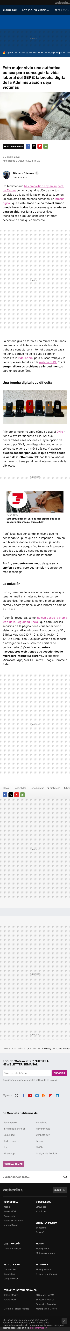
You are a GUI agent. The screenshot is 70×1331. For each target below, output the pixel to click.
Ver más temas (13, 1164)
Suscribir (60, 1073)
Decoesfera (9, 1274)
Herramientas (37, 788)
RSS (43, 1095)
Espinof (40, 1232)
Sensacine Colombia (46, 1304)
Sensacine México (45, 1299)
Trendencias (10, 1269)
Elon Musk (38, 52)
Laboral (40, 1141)
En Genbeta (12, 515)
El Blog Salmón (43, 1269)
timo (6, 1147)
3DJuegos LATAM (45, 1295)
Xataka (7, 1206)
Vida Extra (41, 1211)
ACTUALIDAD (10, 10)
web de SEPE (48, 362)
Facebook (28, 146)
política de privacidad (46, 1080)
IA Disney (47, 1048)
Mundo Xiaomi (11, 1225)
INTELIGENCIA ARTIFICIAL (36, 10)
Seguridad (9, 1134)
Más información (38, 1327)
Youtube (30, 1095)
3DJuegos (41, 1206)
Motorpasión (42, 1248)
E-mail (45, 146)
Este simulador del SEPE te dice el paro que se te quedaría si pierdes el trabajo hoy (33, 520)
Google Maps (55, 52)
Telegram (37, 1095)
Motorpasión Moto (45, 1253)
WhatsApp (9, 1153)
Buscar (65, 1177)
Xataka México (11, 1295)
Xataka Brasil (10, 1299)
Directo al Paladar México (16, 1308)
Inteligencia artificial (14, 1128)
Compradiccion (11, 1278)
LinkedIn (57, 1095)
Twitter (34, 146)
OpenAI (10, 52)
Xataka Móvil (10, 1211)
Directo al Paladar (12, 1248)
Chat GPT (32, 1048)
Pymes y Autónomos (46, 1274)
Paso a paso (10, 1122)
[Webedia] (62, 3)
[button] (25, 173)
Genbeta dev (43, 1134)
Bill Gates (23, 52)
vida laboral (25, 358)
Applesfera (9, 1216)
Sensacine (41, 1227)
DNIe (60, 431)
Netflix (39, 1147)
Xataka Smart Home (13, 1220)
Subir (57, 1190)
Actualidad (21, 788)
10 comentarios (15, 146)
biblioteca (55, 788)
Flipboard (39, 146)
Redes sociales (11, 1141)
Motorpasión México (46, 1308)
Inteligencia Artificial (46, 1153)
